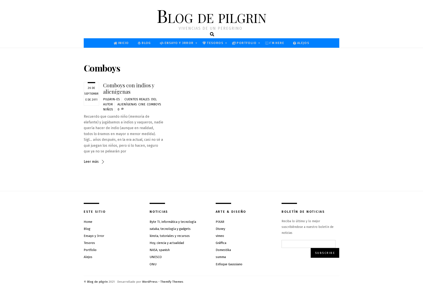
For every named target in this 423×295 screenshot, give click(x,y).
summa (221, 257)
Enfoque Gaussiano (229, 264)
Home (88, 222)
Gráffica (221, 243)
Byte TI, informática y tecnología (173, 222)
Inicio (123, 43)
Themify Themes (171, 282)
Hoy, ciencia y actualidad (167, 243)
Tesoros (214, 43)
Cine (141, 104)
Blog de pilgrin (97, 282)
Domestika (223, 250)
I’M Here (276, 43)
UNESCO (156, 257)
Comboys (154, 104)
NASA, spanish (160, 250)
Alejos (302, 43)
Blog (146, 43)
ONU (153, 264)
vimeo (220, 236)
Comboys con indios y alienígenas (128, 88)
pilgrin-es (111, 99)
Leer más (91, 161)
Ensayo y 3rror (179, 43)
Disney (220, 229)
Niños (108, 109)
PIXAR (220, 222)
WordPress (150, 282)
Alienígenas (127, 104)
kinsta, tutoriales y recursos (170, 236)
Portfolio (246, 43)
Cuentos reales (137, 99)
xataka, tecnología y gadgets (170, 229)
